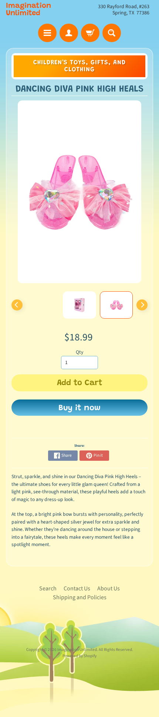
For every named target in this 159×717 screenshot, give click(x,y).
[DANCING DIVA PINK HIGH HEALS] (116, 305)
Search (48, 588)
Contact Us (77, 588)
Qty (79, 352)
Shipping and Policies (79, 597)
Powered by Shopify (79, 656)
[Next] (142, 305)
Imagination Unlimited (28, 9)
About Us (108, 588)
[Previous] (17, 305)
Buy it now (79, 408)
